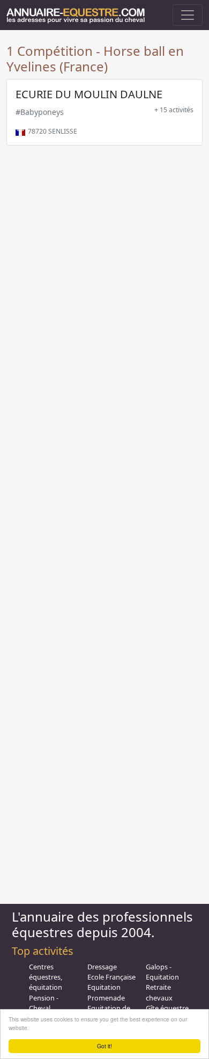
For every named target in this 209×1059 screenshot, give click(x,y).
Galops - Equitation (162, 972)
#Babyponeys (40, 112)
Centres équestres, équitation (45, 977)
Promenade (106, 998)
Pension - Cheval (43, 1003)
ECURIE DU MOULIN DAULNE (89, 94)
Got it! (104, 1046)
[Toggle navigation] (188, 15)
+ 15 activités (173, 109)
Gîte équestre (167, 1008)
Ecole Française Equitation (111, 982)
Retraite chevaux (159, 992)
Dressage (102, 967)
